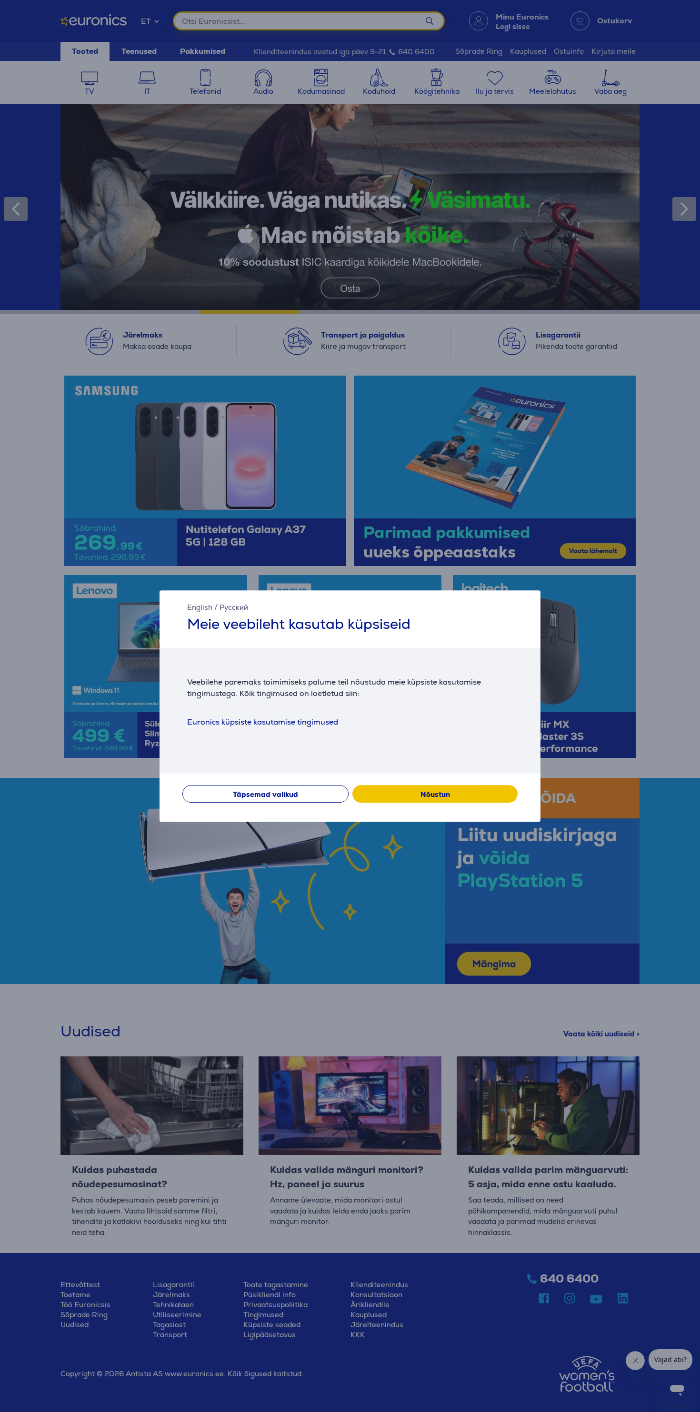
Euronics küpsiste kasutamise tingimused (262, 722)
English (199, 607)
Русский (234, 607)
